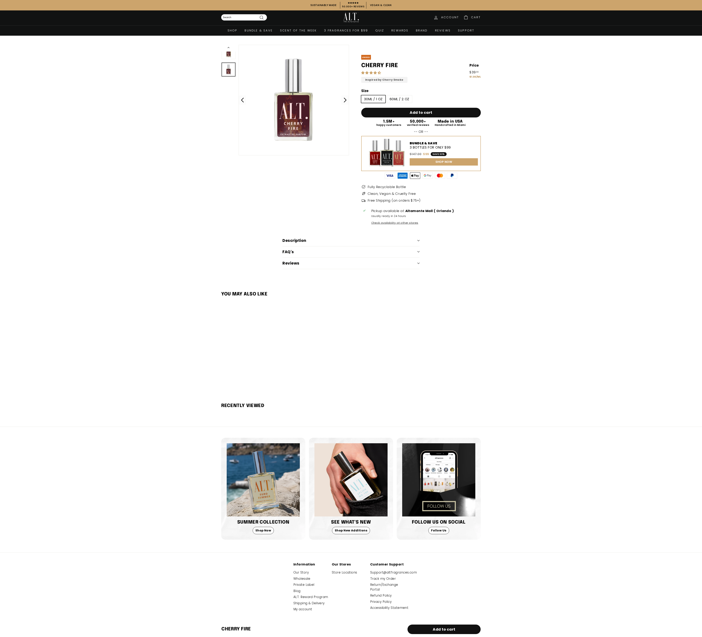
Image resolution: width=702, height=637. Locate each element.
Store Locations (344, 572)
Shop (232, 30)
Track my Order (383, 578)
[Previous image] (242, 100)
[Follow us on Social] (438, 479)
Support (466, 30)
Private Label (303, 584)
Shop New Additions (351, 530)
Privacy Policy (381, 601)
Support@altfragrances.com (393, 572)
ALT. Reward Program (310, 597)
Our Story (301, 572)
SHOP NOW (443, 162)
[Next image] (345, 100)
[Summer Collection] (263, 479)
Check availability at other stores (394, 223)
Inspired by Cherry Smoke (384, 79)
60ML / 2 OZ (399, 99)
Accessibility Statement (389, 608)
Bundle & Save (259, 30)
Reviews (443, 30)
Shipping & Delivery (309, 603)
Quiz (379, 30)
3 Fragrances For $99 (346, 30)
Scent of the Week (298, 30)
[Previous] (228, 48)
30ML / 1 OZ (373, 99)
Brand (422, 30)
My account (302, 609)
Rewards (399, 30)
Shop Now (263, 530)
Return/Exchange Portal (384, 587)
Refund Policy (381, 595)
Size (365, 90)
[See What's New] (351, 479)
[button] (371, 72)
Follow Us (438, 530)
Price (474, 65)
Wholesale (301, 578)
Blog (297, 591)
